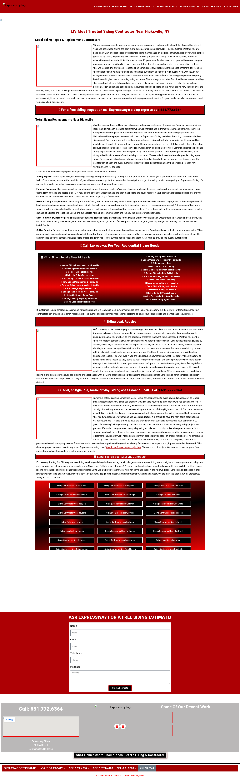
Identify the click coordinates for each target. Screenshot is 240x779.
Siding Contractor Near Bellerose (168, 513)
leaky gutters (182, 462)
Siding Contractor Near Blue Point (168, 531)
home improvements (129, 473)
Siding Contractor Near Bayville (120, 513)
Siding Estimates (189, 6)
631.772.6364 (231, 6)
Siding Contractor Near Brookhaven (120, 549)
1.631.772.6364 (170, 110)
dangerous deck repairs (139, 462)
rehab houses (150, 473)
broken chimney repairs (115, 462)
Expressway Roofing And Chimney (52, 462)
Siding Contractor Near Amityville (168, 486)
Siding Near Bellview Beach (72, 531)
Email (73, 639)
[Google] (123, 726)
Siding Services (166, 6)
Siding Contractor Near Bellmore (120, 522)
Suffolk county (107, 466)
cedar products (68, 466)
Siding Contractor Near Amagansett (120, 486)
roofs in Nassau (87, 466)
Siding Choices (210, 6)
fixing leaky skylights (161, 462)
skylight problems (187, 466)
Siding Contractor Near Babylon (72, 504)
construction (64, 473)
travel (83, 473)
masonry (75, 473)
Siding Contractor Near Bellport (168, 522)
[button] (52, 768)
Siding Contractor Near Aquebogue (71, 495)
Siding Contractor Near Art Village (120, 495)
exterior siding (43, 466)
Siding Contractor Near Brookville (168, 549)
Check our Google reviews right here (123, 447)
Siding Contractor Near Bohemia (72, 540)
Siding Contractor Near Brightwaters (72, 549)
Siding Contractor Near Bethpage (120, 531)
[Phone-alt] (117, 726)
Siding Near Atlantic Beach (168, 495)
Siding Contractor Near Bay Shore (168, 504)
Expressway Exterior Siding (110, 6)
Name (73, 625)
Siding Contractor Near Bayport (72, 513)
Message (75, 666)
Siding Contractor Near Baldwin (120, 504)
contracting (92, 473)
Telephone (76, 653)
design (162, 263)
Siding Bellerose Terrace (72, 522)
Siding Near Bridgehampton (168, 540)
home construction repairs (73, 470)
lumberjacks (112, 473)
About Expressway (141, 6)
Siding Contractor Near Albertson (72, 486)
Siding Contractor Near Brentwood (120, 540)
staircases (188, 189)
